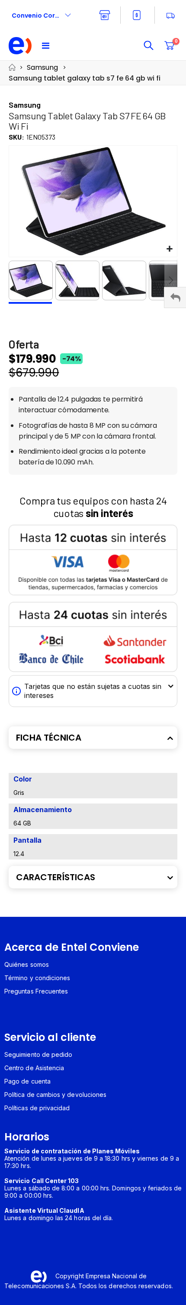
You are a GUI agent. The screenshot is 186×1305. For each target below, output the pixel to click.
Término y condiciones (37, 977)
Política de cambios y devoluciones (55, 1094)
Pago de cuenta (27, 1081)
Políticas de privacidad (37, 1108)
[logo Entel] (20, 45)
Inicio (12, 67)
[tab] (93, 737)
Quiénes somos (26, 964)
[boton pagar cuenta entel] (137, 15)
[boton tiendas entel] (104, 15)
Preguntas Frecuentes (36, 991)
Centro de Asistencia (34, 1067)
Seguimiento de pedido (38, 1054)
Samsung (42, 67)
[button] (169, 249)
